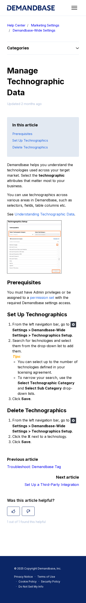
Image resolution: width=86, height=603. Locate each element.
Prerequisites (22, 134)
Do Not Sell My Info (31, 586)
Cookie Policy (28, 581)
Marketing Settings (45, 25)
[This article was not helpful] (28, 511)
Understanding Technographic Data (44, 214)
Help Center (16, 25)
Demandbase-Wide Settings (34, 30)
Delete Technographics (30, 147)
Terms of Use (46, 576)
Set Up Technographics (30, 140)
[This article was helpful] (13, 511)
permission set (42, 297)
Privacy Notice (23, 576)
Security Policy (50, 581)
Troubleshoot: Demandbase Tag (34, 466)
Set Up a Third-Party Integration (51, 484)
